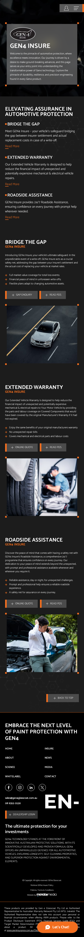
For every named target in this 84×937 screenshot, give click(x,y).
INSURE (49, 749)
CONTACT (50, 776)
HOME (8, 749)
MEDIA (48, 767)
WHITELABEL (13, 776)
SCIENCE (10, 767)
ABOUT (9, 758)
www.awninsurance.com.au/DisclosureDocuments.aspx (34, 930)
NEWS (48, 758)
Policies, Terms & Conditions (42, 890)
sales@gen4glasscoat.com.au (21, 798)
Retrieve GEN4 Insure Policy (42, 885)
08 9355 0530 (13, 803)
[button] (21, 295)
